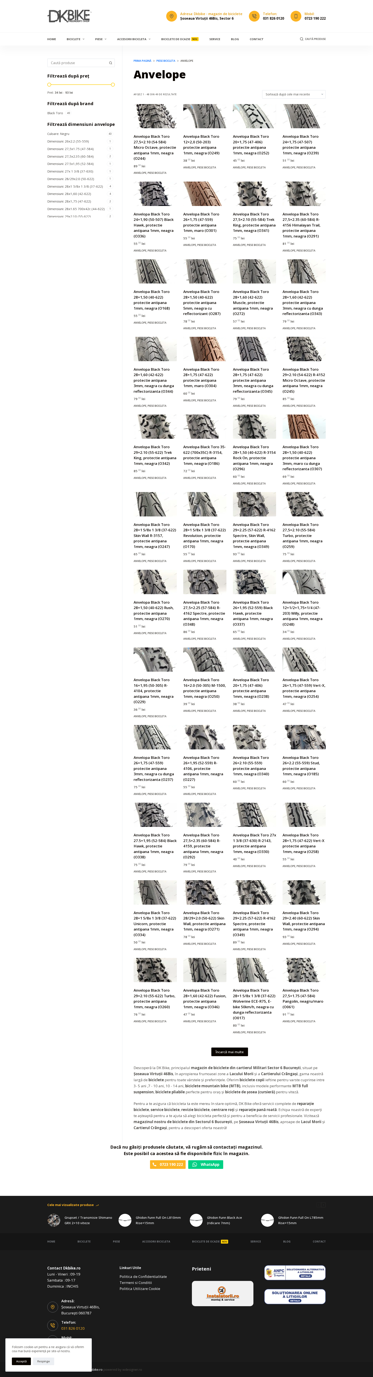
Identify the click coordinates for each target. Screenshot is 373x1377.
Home (51, 39)
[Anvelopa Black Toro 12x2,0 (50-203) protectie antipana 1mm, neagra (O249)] (204, 116)
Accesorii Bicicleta (131, 39)
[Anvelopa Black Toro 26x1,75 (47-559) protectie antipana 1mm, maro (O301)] (204, 194)
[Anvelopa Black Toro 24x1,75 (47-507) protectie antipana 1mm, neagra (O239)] (304, 116)
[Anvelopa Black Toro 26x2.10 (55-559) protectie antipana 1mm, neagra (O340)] (254, 737)
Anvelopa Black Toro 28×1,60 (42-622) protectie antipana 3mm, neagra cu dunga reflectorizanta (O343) (303, 302)
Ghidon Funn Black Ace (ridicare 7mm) (224, 1220)
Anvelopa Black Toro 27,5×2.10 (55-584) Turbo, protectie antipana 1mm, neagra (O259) (302, 535)
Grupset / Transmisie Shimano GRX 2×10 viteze (88, 1220)
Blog (235, 39)
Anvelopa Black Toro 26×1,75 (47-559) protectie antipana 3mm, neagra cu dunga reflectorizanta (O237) (154, 768)
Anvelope (140, 173)
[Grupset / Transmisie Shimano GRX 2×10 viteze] (53, 1220)
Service (214, 39)
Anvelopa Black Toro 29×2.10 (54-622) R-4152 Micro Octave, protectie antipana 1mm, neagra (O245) (304, 380)
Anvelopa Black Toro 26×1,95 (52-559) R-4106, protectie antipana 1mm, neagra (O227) (203, 768)
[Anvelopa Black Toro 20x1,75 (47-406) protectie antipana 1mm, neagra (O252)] (254, 116)
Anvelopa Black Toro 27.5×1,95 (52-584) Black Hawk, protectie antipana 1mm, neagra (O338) (155, 846)
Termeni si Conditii (136, 1282)
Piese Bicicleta (157, 173)
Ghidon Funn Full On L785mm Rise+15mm (300, 1220)
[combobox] (77, 63)
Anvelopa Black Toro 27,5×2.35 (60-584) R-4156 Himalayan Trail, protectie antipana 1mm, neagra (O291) (302, 225)
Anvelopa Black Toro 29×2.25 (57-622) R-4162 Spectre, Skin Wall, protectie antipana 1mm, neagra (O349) (254, 535)
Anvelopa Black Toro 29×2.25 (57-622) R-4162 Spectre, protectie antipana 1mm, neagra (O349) (254, 923)
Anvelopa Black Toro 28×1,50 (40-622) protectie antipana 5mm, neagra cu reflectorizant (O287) (202, 302)
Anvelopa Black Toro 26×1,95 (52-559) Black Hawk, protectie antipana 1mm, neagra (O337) (253, 613)
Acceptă (21, 1361)
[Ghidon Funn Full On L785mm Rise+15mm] (267, 1220)
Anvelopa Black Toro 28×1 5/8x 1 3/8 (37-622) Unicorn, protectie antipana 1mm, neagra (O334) (155, 923)
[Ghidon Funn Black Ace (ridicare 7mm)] (196, 1220)
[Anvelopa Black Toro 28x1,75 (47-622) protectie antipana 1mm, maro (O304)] (204, 349)
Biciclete (73, 39)
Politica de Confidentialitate (143, 1276)
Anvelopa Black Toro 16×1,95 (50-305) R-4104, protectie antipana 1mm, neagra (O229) (154, 690)
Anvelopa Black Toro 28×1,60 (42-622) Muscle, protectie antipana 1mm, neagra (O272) (253, 302)
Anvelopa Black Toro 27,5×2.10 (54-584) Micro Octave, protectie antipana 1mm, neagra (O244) (155, 147)
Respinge (43, 1361)
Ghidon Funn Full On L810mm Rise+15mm (158, 1220)
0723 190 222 (315, 18)
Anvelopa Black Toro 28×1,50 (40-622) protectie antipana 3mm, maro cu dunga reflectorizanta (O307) (302, 457)
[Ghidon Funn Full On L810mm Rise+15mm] (125, 1220)
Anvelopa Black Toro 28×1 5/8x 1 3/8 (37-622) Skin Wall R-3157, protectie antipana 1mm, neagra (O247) (155, 535)
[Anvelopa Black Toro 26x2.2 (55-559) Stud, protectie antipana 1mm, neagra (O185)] (304, 737)
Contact (257, 39)
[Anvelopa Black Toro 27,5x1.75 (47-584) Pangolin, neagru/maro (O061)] (304, 970)
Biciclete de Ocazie (179, 39)
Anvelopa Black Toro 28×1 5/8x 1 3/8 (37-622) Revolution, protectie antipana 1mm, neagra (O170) (204, 535)
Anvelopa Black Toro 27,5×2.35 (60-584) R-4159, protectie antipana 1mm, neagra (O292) (203, 846)
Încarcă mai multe (230, 1052)
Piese (99, 39)
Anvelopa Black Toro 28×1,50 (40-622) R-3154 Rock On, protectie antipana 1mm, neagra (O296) (254, 457)
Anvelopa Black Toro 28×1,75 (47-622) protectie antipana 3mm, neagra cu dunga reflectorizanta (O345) (253, 380)
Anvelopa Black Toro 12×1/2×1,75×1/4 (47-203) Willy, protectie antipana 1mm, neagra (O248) (302, 613)
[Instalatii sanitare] (222, 1293)
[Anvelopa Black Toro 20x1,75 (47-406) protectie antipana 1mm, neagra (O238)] (254, 659)
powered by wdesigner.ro (122, 1369)
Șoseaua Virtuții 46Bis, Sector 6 (207, 18)
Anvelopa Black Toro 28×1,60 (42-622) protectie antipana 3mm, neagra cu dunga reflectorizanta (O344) (154, 380)
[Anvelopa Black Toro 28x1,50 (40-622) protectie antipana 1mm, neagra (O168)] (155, 271)
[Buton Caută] (110, 63)
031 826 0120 (273, 18)
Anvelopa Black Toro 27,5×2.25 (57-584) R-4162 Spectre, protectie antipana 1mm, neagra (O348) (204, 613)
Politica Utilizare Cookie (140, 1288)
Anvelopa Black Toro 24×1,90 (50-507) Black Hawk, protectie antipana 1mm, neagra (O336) (154, 225)
